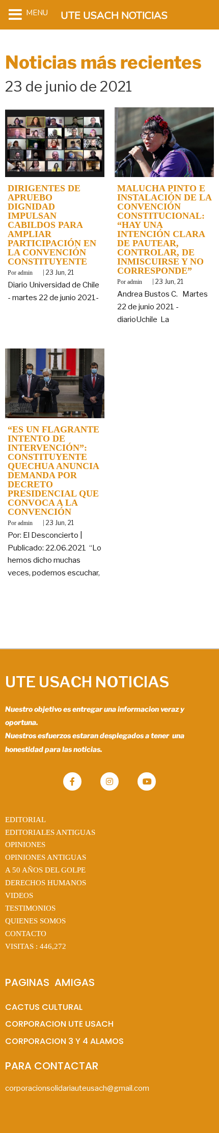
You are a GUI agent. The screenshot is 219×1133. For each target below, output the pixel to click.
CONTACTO (25, 933)
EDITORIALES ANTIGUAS (50, 832)
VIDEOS (19, 895)
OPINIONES (25, 844)
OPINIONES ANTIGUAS (45, 857)
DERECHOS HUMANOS (45, 883)
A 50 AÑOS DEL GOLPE (45, 870)
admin (25, 272)
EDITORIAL (25, 820)
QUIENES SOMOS (35, 921)
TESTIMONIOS (30, 908)
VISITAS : (35, 946)
